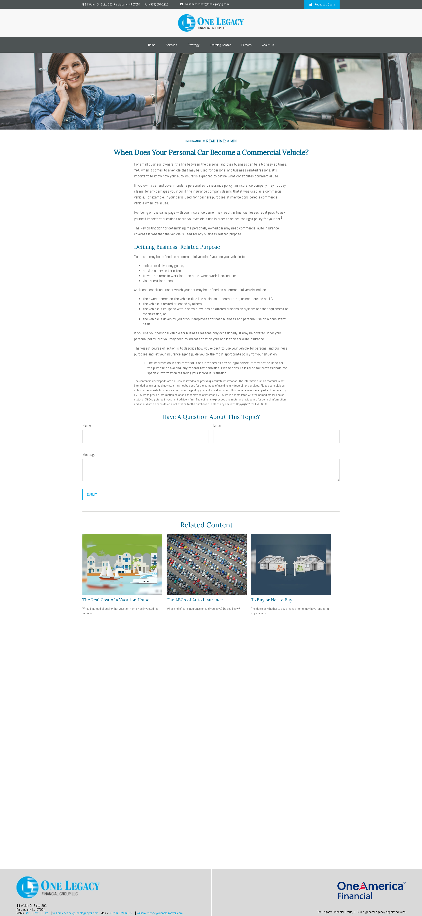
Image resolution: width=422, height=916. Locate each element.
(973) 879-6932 (121, 913)
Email (217, 425)
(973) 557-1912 (158, 4)
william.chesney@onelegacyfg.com (207, 4)
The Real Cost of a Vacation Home (115, 599)
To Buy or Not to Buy (271, 599)
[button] (152, 45)
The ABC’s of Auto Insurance (195, 599)
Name (86, 425)
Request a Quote (325, 4)
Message (89, 454)
